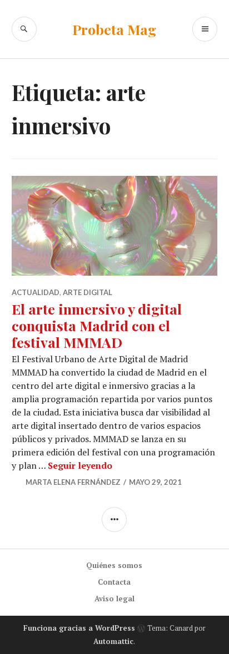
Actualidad (35, 292)
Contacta (114, 582)
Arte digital (87, 292)
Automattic (113, 641)
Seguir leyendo (80, 465)
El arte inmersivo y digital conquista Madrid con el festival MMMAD (97, 325)
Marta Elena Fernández (73, 482)
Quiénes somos (114, 565)
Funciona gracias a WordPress (79, 628)
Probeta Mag (114, 29)
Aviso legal (114, 599)
